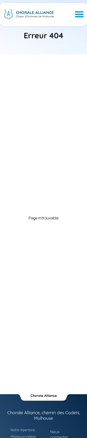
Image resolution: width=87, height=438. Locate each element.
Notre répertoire (23, 430)
